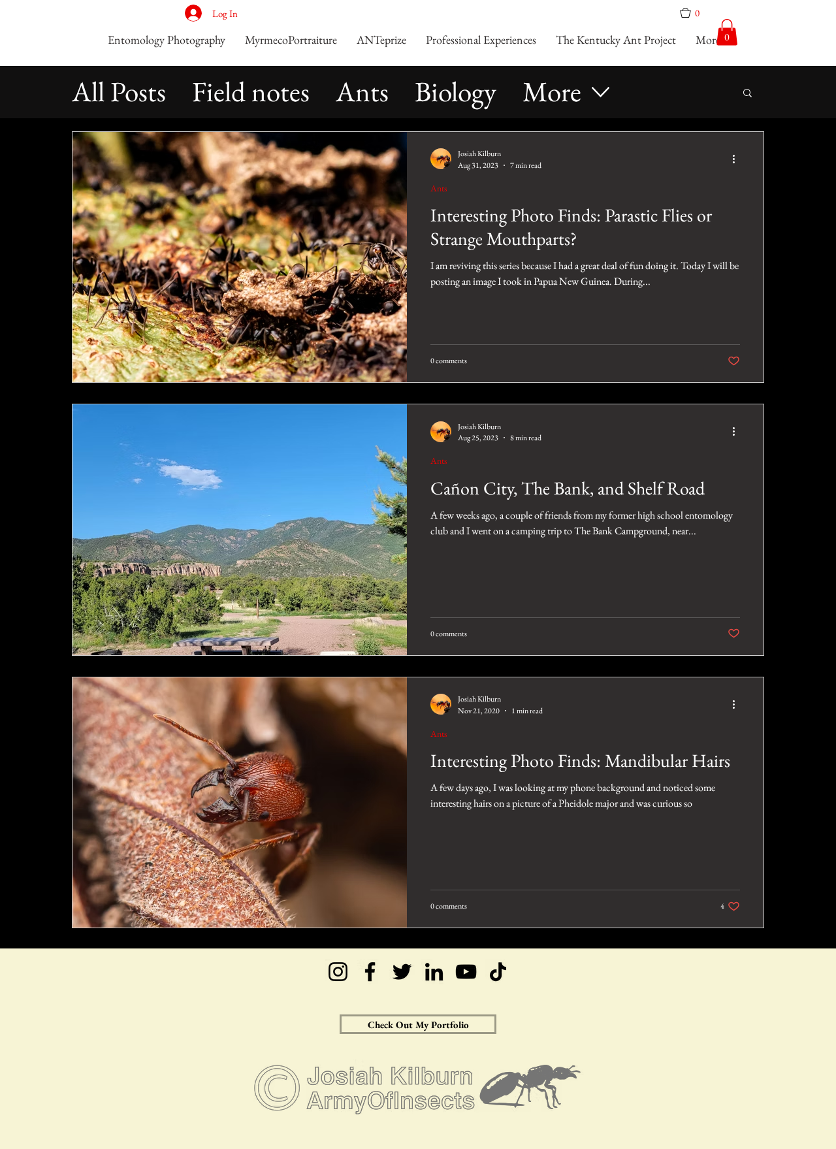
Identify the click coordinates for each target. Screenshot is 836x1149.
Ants (362, 91)
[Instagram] (338, 971)
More (551, 91)
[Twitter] (402, 971)
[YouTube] (466, 971)
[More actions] (738, 159)
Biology (455, 91)
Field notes (251, 91)
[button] (694, 13)
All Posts (119, 91)
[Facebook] (370, 971)
